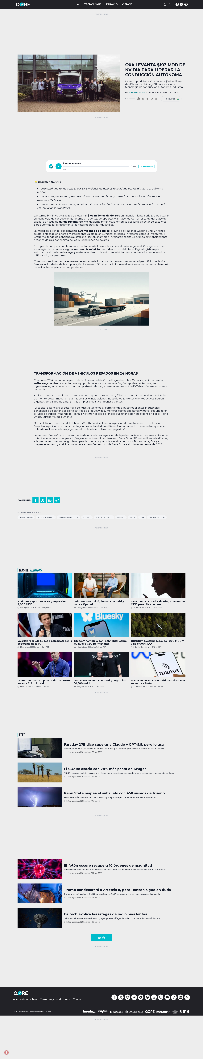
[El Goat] (184, 1011)
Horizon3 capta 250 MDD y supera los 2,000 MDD (42, 603)
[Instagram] (160, 997)
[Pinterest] (147, 997)
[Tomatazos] (116, 1011)
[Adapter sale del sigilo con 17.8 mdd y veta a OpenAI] (101, 585)
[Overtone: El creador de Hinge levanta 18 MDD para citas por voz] (158, 585)
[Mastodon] (134, 997)
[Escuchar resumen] (59, 166)
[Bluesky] (140, 997)
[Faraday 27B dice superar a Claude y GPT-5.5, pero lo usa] (40, 748)
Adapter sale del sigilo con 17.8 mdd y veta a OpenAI (99, 603)
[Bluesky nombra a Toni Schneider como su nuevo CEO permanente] (101, 625)
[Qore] (30, 4)
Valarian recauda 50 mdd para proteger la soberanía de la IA (45, 642)
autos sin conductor (46, 517)
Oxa (142, 517)
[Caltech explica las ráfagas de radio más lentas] (40, 918)
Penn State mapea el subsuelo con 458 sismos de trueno (114, 793)
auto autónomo (26, 517)
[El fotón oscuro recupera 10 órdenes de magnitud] (40, 869)
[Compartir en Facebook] (35, 500)
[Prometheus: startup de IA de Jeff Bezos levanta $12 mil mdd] (45, 664)
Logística (120, 517)
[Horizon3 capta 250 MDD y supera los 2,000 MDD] (45, 585)
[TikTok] (174, 997)
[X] (181, 4)
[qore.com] (51, 166)
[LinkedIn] (180, 997)
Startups (35, 570)
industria (86, 517)
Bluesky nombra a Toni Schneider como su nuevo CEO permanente (100, 642)
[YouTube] (167, 997)
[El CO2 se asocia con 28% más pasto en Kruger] (40, 772)
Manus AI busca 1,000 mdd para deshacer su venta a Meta (158, 682)
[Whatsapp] (154, 997)
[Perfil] (165, 4)
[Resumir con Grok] (151, 98)
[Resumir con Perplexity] (156, 98)
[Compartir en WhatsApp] (50, 500)
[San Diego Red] (134, 1011)
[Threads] (186, 4)
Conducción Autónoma (68, 517)
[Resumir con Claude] (143, 98)
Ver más (101, 937)
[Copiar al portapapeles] (57, 500)
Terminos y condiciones (55, 999)
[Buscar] (170, 4)
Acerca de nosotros (25, 999)
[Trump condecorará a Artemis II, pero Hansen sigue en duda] (40, 893)
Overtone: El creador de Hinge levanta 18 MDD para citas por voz (158, 603)
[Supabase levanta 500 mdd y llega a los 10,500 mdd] (101, 664)
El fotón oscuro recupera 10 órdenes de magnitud (108, 865)
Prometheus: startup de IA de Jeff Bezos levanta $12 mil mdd (44, 682)
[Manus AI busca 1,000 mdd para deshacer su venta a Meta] (158, 664)
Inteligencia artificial (104, 517)
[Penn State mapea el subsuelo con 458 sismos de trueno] (40, 797)
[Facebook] (177, 4)
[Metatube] (163, 1011)
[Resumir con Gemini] (147, 98)
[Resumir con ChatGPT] (138, 98)
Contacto (78, 999)
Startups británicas (156, 517)
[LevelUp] (89, 1011)
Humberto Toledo (137, 92)
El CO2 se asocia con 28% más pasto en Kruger (105, 769)
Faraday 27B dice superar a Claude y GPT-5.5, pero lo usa (114, 744)
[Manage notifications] (6, 1052)
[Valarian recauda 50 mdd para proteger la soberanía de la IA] (45, 625)
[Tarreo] (103, 1011)
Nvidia (132, 517)
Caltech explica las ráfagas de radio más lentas (105, 914)
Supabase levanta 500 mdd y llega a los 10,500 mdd (100, 682)
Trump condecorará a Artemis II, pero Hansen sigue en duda (117, 890)
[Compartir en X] (43, 500)
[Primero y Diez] (175, 1011)
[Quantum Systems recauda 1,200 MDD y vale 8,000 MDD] (158, 625)
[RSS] (187, 997)
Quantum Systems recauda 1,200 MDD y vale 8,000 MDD (157, 642)
